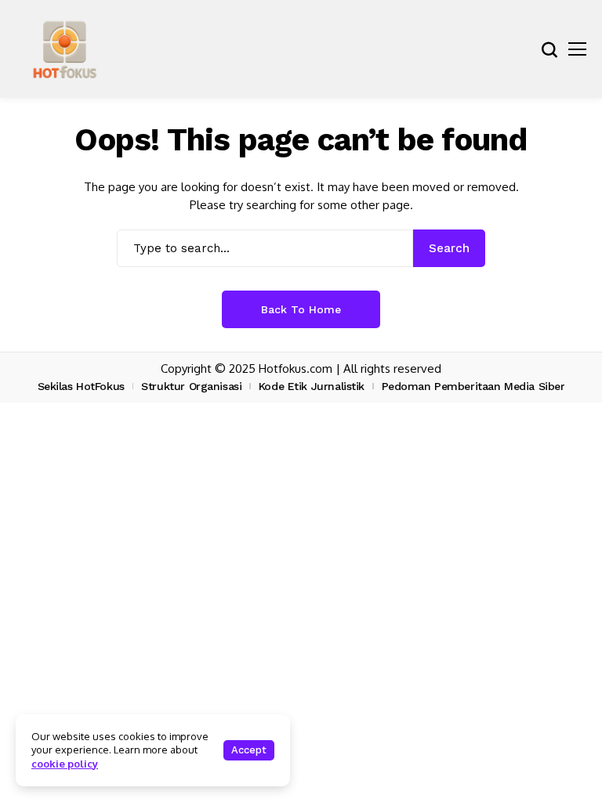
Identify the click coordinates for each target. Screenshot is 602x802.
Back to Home (301, 309)
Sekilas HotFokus (81, 386)
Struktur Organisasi (191, 386)
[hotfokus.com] (65, 49)
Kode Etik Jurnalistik (311, 386)
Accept (249, 750)
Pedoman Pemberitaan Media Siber (473, 386)
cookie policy (64, 763)
